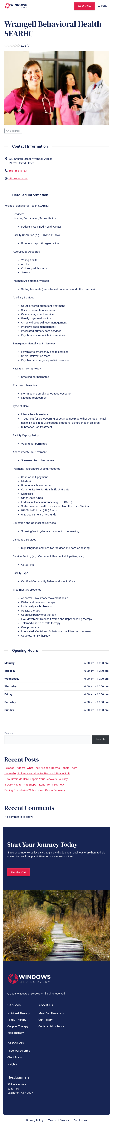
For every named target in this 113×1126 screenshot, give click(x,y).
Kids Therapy (15, 1032)
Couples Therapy (17, 1026)
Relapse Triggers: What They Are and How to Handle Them (40, 768)
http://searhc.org (19, 178)
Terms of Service (58, 1120)
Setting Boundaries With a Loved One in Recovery (34, 790)
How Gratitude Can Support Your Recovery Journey (36, 779)
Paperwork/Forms (18, 1050)
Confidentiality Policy (51, 1026)
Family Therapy (16, 1019)
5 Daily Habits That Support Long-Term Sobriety (34, 784)
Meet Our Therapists (51, 1013)
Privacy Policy (34, 1120)
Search (8, 733)
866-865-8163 (84, 6)
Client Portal (14, 1057)
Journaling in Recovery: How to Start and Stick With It (37, 773)
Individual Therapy (18, 1013)
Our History (45, 1019)
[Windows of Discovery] (15, 5)
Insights (12, 1064)
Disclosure (80, 1120)
